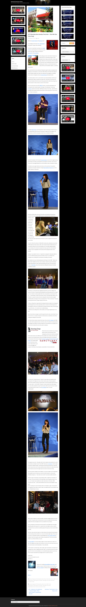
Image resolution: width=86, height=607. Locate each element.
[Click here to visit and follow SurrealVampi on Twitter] (43, 502)
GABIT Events (48, 584)
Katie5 (38, 38)
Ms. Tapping (51, 320)
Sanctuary (41, 40)
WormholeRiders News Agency (49, 564)
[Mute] (21, 12)
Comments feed (15, 65)
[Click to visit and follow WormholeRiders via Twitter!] (68, 38)
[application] (18, 10)
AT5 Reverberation (38, 584)
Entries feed (14, 63)
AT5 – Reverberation (41, 43)
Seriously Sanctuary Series (17, 1)
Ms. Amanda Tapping (51, 535)
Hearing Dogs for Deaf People (33, 580)
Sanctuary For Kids (31, 581)
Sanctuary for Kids (42, 586)
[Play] (13, 12)
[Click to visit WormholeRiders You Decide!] (68, 14)
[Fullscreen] (23, 12)
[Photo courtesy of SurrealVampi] (43, 363)
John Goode (40, 580)
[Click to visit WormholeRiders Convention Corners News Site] (68, 20)
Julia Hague (44, 580)
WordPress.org (14, 67)
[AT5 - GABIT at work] (43, 109)
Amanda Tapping (34, 40)
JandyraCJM (30, 53)
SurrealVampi (36, 53)
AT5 (29, 342)
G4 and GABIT (31, 541)
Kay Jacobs (49, 580)
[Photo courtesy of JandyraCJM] (43, 145)
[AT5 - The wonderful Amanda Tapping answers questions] (43, 190)
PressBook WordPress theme (52, 605)
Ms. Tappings (44, 387)
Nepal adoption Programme (48, 167)
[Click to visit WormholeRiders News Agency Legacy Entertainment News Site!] (68, 26)
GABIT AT (41, 85)
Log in (13, 61)
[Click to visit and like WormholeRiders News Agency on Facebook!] (68, 32)
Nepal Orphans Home (31, 586)
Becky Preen (34, 129)
